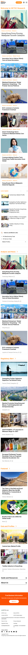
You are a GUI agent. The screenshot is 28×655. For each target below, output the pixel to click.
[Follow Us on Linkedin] (6, 631)
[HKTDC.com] (14, 611)
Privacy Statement (17, 621)
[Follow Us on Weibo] (9, 631)
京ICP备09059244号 (5, 625)
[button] (21, 191)
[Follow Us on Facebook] (2, 631)
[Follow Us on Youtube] (14, 631)
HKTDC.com (3, 613)
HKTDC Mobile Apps (17, 615)
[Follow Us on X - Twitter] (4, 631)
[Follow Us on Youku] (16, 631)
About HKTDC (16, 613)
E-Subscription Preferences (19, 617)
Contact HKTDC (4, 615)
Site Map (15, 623)
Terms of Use (4, 621)
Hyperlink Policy (4, 623)
